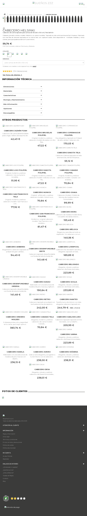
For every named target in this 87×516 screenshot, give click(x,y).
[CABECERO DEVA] (42, 364)
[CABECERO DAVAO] (42, 277)
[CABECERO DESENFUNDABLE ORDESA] (15, 277)
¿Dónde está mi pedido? (10, 467)
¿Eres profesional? (8, 473)
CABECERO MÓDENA (68, 352)
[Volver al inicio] (4, 14)
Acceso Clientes (7, 456)
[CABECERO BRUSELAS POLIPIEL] (42, 126)
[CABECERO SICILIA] (68, 277)
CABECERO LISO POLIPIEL (15, 170)
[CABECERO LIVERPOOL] (68, 242)
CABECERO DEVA (42, 369)
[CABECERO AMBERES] (15, 242)
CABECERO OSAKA (68, 192)
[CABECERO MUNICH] (42, 187)
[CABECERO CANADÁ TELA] (42, 312)
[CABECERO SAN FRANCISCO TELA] (15, 188)
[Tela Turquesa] (19, 55)
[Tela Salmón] (23, 55)
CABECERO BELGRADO (68, 264)
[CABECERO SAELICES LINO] (68, 312)
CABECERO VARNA (68, 334)
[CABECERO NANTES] (68, 294)
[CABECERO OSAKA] (68, 187)
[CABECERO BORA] (68, 207)
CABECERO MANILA (15, 352)
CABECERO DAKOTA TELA (68, 153)
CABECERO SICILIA (68, 282)
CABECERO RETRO (42, 299)
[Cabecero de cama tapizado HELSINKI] (5, 20)
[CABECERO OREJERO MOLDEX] (15, 312)
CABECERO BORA (68, 212)
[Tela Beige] (9, 55)
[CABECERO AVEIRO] (42, 346)
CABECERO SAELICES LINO (69, 317)
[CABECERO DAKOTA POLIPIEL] (42, 165)
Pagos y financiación (9, 434)
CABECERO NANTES (69, 299)
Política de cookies (8, 445)
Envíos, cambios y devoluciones (12, 442)
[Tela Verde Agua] (14, 55)
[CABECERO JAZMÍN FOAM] (15, 125)
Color (6, 51)
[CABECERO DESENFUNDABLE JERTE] (42, 242)
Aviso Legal (6, 436)
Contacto (5, 478)
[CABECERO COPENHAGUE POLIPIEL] (68, 126)
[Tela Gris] (5, 55)
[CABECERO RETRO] (42, 294)
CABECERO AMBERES (15, 247)
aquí (34, 66)
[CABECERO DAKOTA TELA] (68, 147)
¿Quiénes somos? (8, 470)
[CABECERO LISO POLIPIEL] (15, 165)
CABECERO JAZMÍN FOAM (15, 131)
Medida (6, 59)
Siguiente (4, 28)
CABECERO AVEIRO (42, 352)
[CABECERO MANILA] (15, 346)
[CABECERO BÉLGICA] (68, 224)
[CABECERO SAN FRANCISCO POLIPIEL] (42, 207)
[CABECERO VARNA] (68, 329)
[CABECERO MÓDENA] (68, 346)
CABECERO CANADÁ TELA (42, 317)
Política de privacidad (9, 448)
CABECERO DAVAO (42, 282)
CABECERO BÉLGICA (69, 229)
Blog (4, 481)
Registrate (6, 459)
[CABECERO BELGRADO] (68, 259)
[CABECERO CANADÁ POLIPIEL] (68, 165)
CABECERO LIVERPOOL (68, 247)
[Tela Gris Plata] (28, 55)
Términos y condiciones (10, 439)
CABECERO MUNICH (42, 192)
